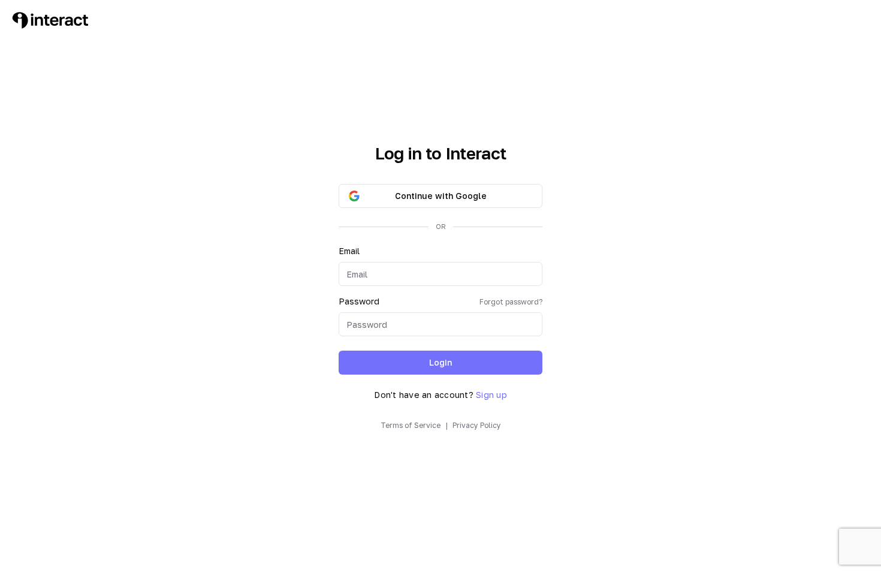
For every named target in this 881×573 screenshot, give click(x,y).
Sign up (491, 395)
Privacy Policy (476, 425)
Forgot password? (510, 301)
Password (440, 301)
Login (440, 362)
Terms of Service (411, 425)
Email (349, 251)
